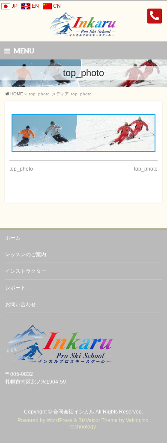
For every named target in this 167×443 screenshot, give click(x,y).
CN (57, 6)
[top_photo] (84, 133)
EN (35, 6)
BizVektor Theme (98, 420)
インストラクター (25, 271)
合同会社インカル (73, 412)
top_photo (21, 169)
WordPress (59, 420)
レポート (15, 288)
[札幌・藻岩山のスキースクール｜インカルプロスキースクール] (84, 27)
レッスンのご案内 (25, 254)
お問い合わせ (20, 304)
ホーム (13, 238)
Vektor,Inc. (137, 420)
